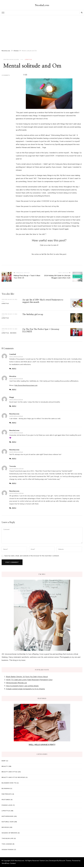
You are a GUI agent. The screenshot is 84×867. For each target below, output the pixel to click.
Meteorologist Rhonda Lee (16, 683)
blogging (6, 788)
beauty (5, 766)
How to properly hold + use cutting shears (22, 686)
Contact (13, 863)
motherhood (7, 816)
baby (4, 761)
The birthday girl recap (32, 314)
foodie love (7, 805)
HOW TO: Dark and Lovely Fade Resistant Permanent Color (29, 680)
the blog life (7, 838)
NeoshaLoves (42, 5)
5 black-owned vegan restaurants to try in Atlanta (25, 689)
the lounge (7, 844)
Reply (14, 368)
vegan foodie (8, 849)
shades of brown (9, 833)
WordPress (5, 863)
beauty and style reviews (13, 777)
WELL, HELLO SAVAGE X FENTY (42, 744)
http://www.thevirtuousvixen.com (26, 385)
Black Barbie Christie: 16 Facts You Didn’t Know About (27, 676)
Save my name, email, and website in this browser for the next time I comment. (31, 556)
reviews (13, 333)
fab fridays (7, 794)
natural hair (8, 822)
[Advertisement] (42, 31)
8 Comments (6, 75)
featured (6, 799)
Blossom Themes (65, 861)
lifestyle (28, 59)
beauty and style (9, 772)
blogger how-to (9, 783)
